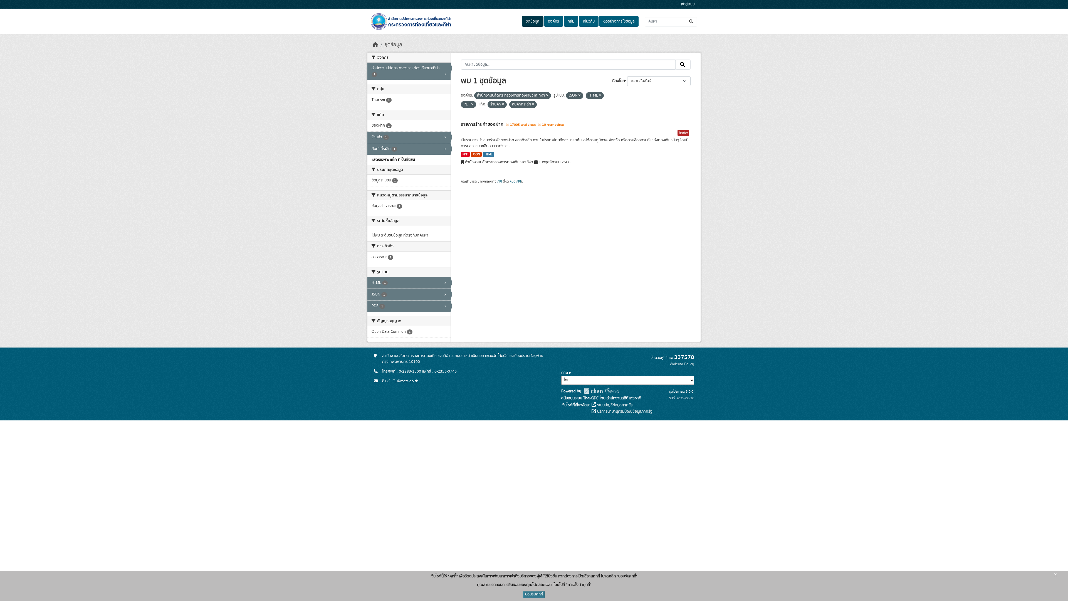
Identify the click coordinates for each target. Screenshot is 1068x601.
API (499, 181)
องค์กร (553, 21)
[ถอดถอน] (547, 95)
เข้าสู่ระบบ (688, 4)
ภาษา (565, 373)
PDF (465, 154)
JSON (476, 154)
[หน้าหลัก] (375, 44)
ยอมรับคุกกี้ (534, 594)
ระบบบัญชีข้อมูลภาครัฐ (614, 405)
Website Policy (682, 364)
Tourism (683, 133)
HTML (489, 154)
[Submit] (692, 21)
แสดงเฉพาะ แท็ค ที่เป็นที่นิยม (393, 159)
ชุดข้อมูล (532, 21)
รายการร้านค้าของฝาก (483, 124)
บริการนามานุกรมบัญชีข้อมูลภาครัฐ (624, 411)
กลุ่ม (571, 21)
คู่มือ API (515, 181)
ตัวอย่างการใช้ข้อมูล (619, 21)
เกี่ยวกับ (589, 21)
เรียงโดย (618, 81)
